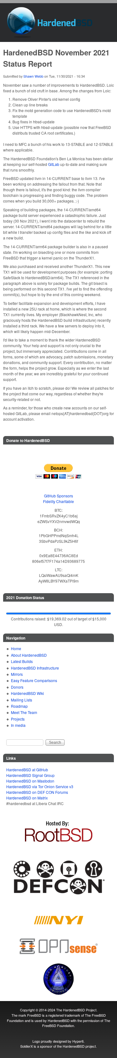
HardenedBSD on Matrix (27, 797)
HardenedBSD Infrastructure (35, 667)
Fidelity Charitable (58, 501)
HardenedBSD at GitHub (27, 769)
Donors (17, 687)
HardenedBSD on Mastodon (30, 780)
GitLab (53, 164)
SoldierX (26, 1046)
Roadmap (19, 706)
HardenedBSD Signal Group (30, 775)
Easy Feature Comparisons (34, 680)
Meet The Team (24, 712)
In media (18, 725)
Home (16, 648)
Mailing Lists (21, 699)
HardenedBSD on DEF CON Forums (37, 792)
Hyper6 (78, 1041)
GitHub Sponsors (58, 495)
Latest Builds (22, 661)
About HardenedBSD (29, 655)
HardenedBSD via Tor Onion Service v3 (39, 786)
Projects (18, 719)
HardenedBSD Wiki (27, 693)
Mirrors (17, 674)
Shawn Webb (33, 76)
